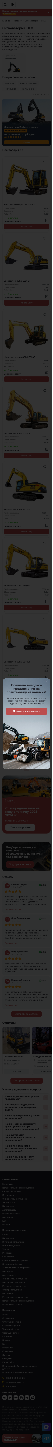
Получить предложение (26, 711)
